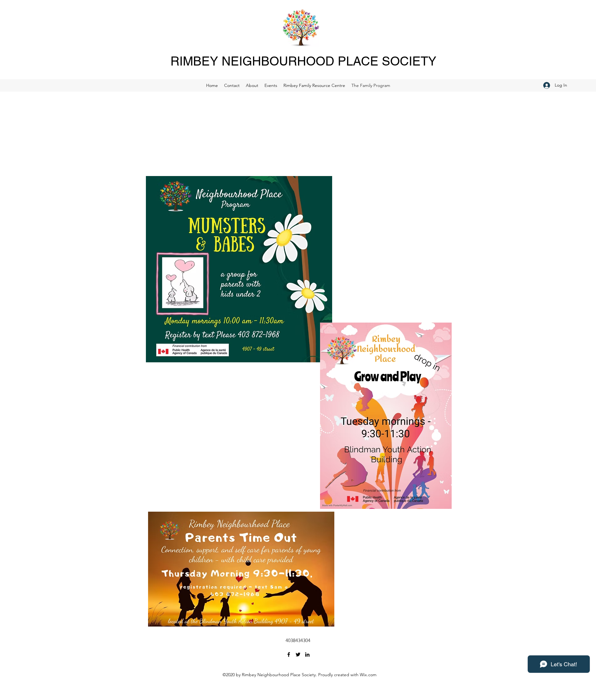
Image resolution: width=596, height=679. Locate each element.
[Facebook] (289, 654)
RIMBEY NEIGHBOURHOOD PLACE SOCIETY (303, 61)
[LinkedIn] (307, 654)
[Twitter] (298, 654)
